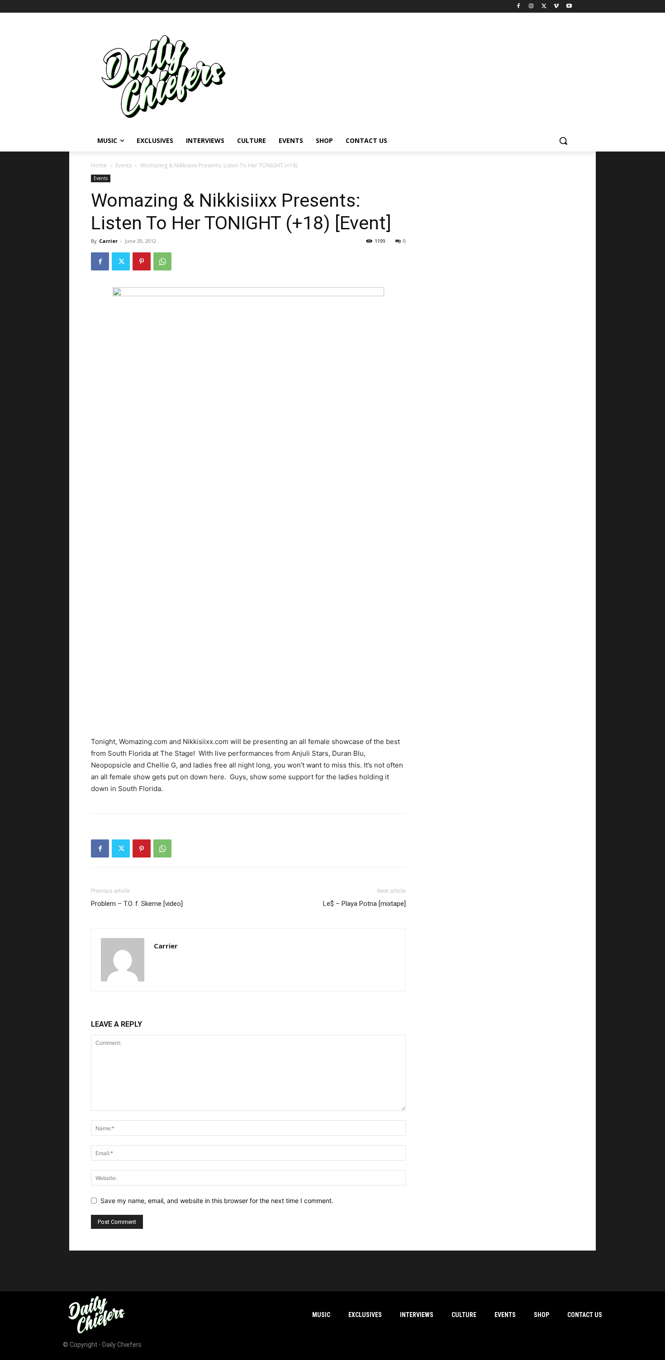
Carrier (108, 240)
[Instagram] (531, 6)
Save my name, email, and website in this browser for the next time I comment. (216, 1200)
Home (99, 165)
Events (123, 165)
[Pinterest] (142, 261)
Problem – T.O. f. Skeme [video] (137, 904)
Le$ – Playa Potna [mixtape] (364, 904)
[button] (563, 141)
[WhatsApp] (162, 261)
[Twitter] (544, 6)
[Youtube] (569, 6)
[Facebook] (518, 6)
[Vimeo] (556, 6)
